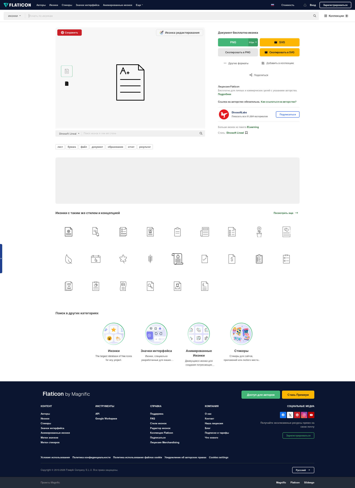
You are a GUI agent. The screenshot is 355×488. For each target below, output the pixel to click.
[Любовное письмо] (286, 232)
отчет (131, 146)
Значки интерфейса (87, 5)
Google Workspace (106, 418)
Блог (207, 428)
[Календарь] (96, 259)
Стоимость (287, 5)
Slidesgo (309, 482)
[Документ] (96, 232)
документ (97, 146)
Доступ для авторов (261, 395)
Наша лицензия (214, 423)
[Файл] (205, 259)
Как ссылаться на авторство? (278, 101)
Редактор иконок (160, 428)
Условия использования (55, 457)
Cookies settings (218, 457)
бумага (72, 146)
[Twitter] (290, 415)
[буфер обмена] (177, 232)
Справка (155, 406)
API (97, 413)
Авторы (41, 5)
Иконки (53, 5)
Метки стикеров (50, 442)
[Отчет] (69, 232)
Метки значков (49, 437)
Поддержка (156, 413)
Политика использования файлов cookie (137, 457)
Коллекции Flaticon (161, 432)
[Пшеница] (150, 259)
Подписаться (158, 437)
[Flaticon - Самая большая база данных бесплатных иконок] (17, 5)
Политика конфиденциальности (91, 457)
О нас (208, 413)
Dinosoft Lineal (235, 132)
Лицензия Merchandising (164, 442)
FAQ (152, 418)
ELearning (253, 127)
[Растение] (259, 232)
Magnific (281, 482)
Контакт (209, 418)
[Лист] (69, 259)
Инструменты (104, 406)
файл (84, 146)
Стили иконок (158, 423)
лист (60, 146)
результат (145, 146)
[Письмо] (177, 259)
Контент (46, 406)
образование (115, 146)
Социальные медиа (300, 406)
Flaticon (295, 482)
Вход (313, 5)
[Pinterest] (297, 415)
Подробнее (224, 94)
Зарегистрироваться (335, 5)
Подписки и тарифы (217, 432)
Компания (212, 406)
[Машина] (123, 286)
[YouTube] (311, 415)
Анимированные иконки (117, 5)
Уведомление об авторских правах (185, 457)
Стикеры (67, 5)
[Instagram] (304, 415)
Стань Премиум (298, 395)
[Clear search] (306, 16)
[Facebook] (283, 415)
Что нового (211, 437)
